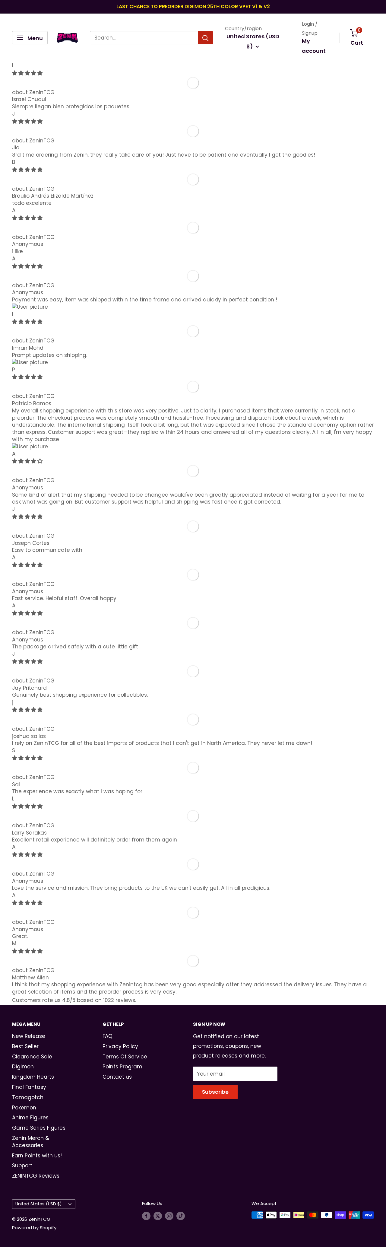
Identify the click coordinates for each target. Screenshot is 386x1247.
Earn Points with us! (37, 1155)
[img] (27, 73)
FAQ (107, 1036)
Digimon (23, 1066)
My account (314, 46)
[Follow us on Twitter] (157, 1215)
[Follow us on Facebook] (146, 1215)
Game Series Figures (38, 1127)
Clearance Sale (32, 1056)
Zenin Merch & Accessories (30, 1141)
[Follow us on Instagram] (169, 1215)
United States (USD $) (38, 1204)
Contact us (117, 1076)
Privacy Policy (120, 1046)
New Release (28, 1036)
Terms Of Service (125, 1056)
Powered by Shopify (34, 1227)
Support (22, 1165)
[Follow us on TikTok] (180, 1215)
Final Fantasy (29, 1087)
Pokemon (24, 1107)
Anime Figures (30, 1117)
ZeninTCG (42, 92)
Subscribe (215, 1092)
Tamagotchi (28, 1097)
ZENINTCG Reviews (35, 1175)
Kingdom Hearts (33, 1076)
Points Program (122, 1066)
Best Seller (25, 1046)
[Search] (205, 37)
